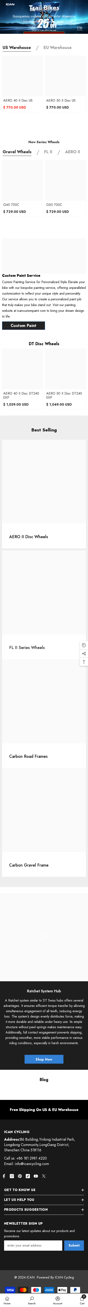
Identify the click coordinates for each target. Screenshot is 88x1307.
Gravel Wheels (17, 152)
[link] (44, 1109)
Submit (74, 1245)
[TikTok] (27, 1176)
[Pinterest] (19, 1176)
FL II (48, 152)
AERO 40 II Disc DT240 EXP (21, 395)
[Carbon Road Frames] (44, 701)
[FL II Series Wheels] (44, 592)
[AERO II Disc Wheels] (44, 482)
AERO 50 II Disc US (61, 101)
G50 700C (54, 205)
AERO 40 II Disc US (18, 101)
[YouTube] (35, 1176)
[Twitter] (43, 1176)
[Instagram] (11, 1176)
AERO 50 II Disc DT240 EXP (64, 395)
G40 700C (11, 205)
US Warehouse (17, 48)
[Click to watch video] (44, 937)
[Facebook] (3, 1176)
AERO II (72, 152)
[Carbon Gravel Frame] (44, 810)
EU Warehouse (58, 48)
